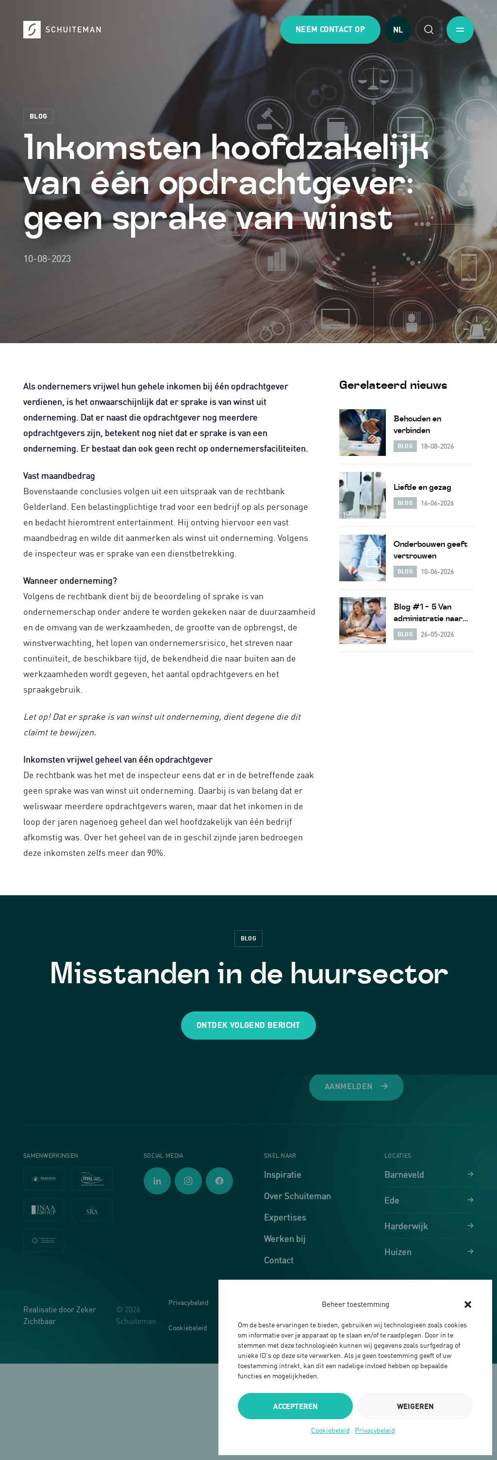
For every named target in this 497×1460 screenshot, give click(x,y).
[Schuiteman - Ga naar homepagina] (62, 29)
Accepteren (295, 1406)
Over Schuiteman (297, 1195)
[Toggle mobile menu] (460, 29)
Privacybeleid (375, 1430)
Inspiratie (282, 1174)
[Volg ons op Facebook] (219, 1181)
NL (398, 30)
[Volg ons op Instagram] (188, 1181)
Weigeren (415, 1406)
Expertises (285, 1217)
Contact (279, 1259)
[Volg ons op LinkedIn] (157, 1181)
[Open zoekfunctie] (429, 29)
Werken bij (285, 1238)
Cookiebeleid (330, 1430)
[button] (468, 1304)
